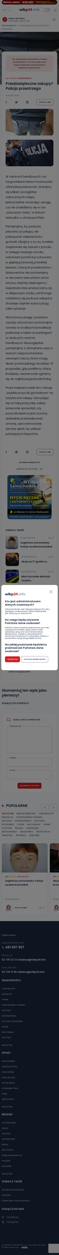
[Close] (51, 592)
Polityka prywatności (35, 659)
